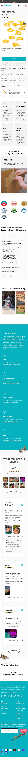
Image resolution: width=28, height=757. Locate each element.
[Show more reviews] (14, 651)
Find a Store (4, 708)
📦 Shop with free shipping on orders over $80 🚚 (14, 1)
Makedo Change (20, 708)
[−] (3, 54)
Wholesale (4, 711)
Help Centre (4, 703)
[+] (9, 54)
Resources (19, 706)
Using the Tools (20, 703)
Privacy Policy (13, 747)
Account (18, 713)
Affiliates (3, 713)
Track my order (20, 716)
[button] (8, 15)
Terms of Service (4, 747)
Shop (2, 701)
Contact (18, 718)
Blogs (17, 701)
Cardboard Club (20, 711)
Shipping (3, 706)
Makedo (11, 754)
